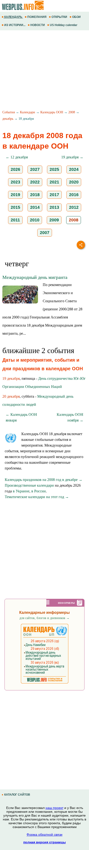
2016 (74, 194)
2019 (15, 194)
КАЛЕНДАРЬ (13, 17)
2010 (34, 220)
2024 (74, 169)
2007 (44, 232)
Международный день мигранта (34, 277)
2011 (15, 220)
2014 (35, 207)
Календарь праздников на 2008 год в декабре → (43, 480)
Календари (27, 112)
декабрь (7, 118)
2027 (35, 169)
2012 (74, 207)
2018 (35, 194)
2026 (15, 169)
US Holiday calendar (63, 25)
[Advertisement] (44, 71)
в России (38, 491)
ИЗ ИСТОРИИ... (15, 25)
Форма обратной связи (44, 834)
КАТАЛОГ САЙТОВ (17, 794)
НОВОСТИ (38, 25)
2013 (54, 207)
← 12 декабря (17, 157)
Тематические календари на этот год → (37, 497)
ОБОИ (76, 17)
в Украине (21, 491)
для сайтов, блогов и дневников (44, 618)
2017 (54, 194)
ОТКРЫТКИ (59, 17)
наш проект (54, 808)
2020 (74, 182)
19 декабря (11, 378)
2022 (35, 182)
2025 (54, 169)
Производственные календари (29, 485)
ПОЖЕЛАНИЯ (37, 17)
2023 (15, 182)
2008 (71, 112)
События (8, 112)
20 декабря (11, 396)
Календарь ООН (51, 112)
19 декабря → (72, 157)
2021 (54, 182)
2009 (54, 220)
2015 (15, 207)
